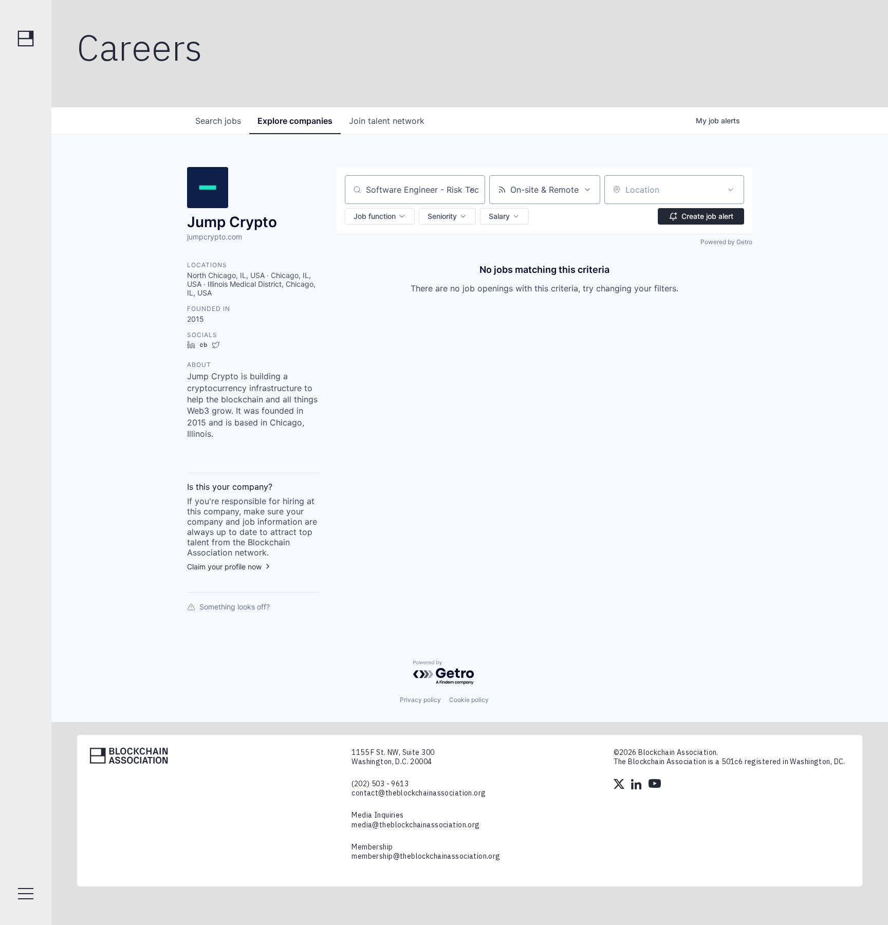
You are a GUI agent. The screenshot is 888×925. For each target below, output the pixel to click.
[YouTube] (655, 785)
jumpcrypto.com (214, 236)
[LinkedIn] (637, 785)
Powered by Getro (726, 242)
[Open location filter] (730, 189)
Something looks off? (234, 606)
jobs (218, 121)
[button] (380, 216)
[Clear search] (471, 189)
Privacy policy (420, 700)
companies (294, 121)
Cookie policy (469, 700)
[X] (620, 785)
